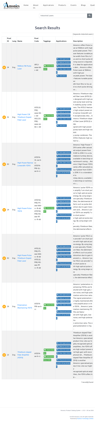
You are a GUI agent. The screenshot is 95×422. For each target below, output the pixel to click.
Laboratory (62, 76)
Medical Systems (64, 62)
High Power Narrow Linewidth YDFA (25, 164)
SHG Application (64, 59)
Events (73, 5)
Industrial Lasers (64, 66)
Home (27, 5)
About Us (35, 6)
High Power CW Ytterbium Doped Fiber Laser (24, 117)
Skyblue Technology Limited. (85, 419)
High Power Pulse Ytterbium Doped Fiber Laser (24, 258)
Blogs (83, 5)
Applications (48, 5)
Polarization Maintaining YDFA (24, 306)
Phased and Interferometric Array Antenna (63, 172)
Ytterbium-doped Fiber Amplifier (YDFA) (24, 355)
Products (62, 5)
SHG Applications (64, 109)
